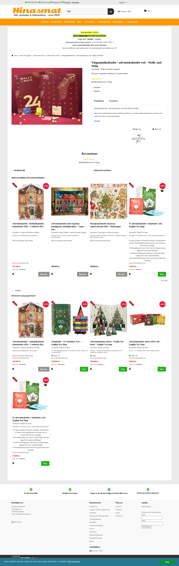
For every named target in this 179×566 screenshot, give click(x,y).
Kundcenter (133, 22)
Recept (92, 541)
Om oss (92, 529)
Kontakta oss (94, 506)
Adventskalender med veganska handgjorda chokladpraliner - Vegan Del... (67, 226)
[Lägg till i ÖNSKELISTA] (13, 274)
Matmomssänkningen (96, 535)
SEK (126, 11)
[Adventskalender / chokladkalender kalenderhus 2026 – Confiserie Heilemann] (15, 185)
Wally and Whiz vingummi (110, 69)
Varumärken (117, 22)
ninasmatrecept (146, 506)
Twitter (117, 513)
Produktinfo (99, 101)
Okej (167, 562)
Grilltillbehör (69, 22)
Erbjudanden (104, 22)
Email (143, 515)
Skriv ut (157, 129)
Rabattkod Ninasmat (96, 538)
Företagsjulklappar (95, 519)
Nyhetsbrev (93, 532)
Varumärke (113, 101)
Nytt (79, 22)
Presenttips (56, 22)
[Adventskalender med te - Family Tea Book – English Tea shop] (93, 304)
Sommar (45, 22)
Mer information (74, 561)
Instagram (75, 2)
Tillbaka (17, 291)
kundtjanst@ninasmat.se (23, 514)
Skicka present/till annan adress (99, 516)
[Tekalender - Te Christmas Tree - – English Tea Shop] (54, 304)
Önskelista (93, 513)
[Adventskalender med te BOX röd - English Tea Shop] (132, 304)
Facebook (67, 2)
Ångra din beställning (96, 525)
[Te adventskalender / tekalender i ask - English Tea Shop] (132, 185)
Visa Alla (164, 280)
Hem (16, 55)
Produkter (90, 22)
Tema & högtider (25, 55)
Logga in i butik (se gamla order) (100, 510)
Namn (143, 520)
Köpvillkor (93, 522)
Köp (162, 274)
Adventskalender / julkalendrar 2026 (46, 55)
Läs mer (97, 121)
